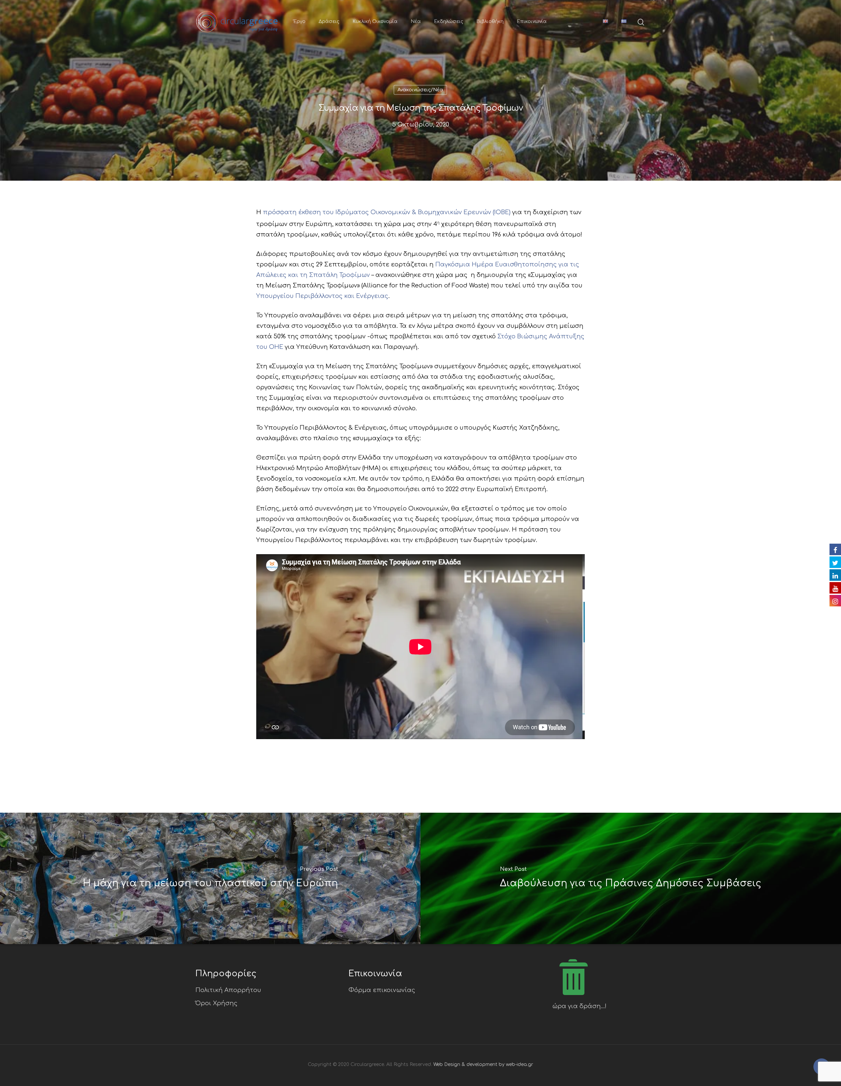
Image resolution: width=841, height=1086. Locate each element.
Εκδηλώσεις (448, 21)
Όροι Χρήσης (216, 1003)
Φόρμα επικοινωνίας (382, 990)
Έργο (299, 21)
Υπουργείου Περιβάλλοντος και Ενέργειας (322, 296)
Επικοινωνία (532, 21)
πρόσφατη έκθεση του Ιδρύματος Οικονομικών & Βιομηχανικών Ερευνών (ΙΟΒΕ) (387, 212)
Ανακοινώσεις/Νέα (420, 89)
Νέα (416, 21)
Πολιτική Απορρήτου (228, 990)
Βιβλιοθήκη (490, 21)
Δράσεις (329, 21)
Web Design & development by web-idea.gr (483, 1064)
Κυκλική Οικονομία (375, 21)
